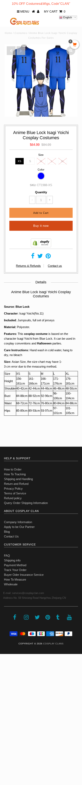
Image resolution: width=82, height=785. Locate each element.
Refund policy (13, 498)
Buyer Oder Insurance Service (24, 574)
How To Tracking (15, 474)
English (67, 17)
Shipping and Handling (18, 479)
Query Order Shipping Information (26, 503)
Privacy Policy (13, 488)
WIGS (6, 721)
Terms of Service (15, 493)
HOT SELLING (12, 685)
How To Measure (15, 579)
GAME (6, 703)
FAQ (7, 555)
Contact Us (11, 536)
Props (6, 729)
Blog (7, 531)
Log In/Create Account (20, 756)
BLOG (6, 738)
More (5, 747)
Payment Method (15, 565)
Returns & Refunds (28, 265)
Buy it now (41, 225)
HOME (6, 668)
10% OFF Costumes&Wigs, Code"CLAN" (41, 3)
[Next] (21, 50)
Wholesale (11, 584)
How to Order (12, 469)
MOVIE (7, 712)
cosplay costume (36, 333)
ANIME (7, 694)
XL (62, 161)
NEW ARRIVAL (12, 677)
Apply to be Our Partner (19, 527)
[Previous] (11, 50)
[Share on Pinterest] (48, 257)
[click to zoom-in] (70, 50)
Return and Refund (16, 483)
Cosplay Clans (53, 643)
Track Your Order (15, 570)
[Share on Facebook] (32, 257)
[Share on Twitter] (40, 257)
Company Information (18, 522)
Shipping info (12, 560)
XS (19, 161)
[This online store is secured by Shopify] (41, 246)
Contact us (55, 265)
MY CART (54, 11)
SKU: (33, 185)
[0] (74, 45)
